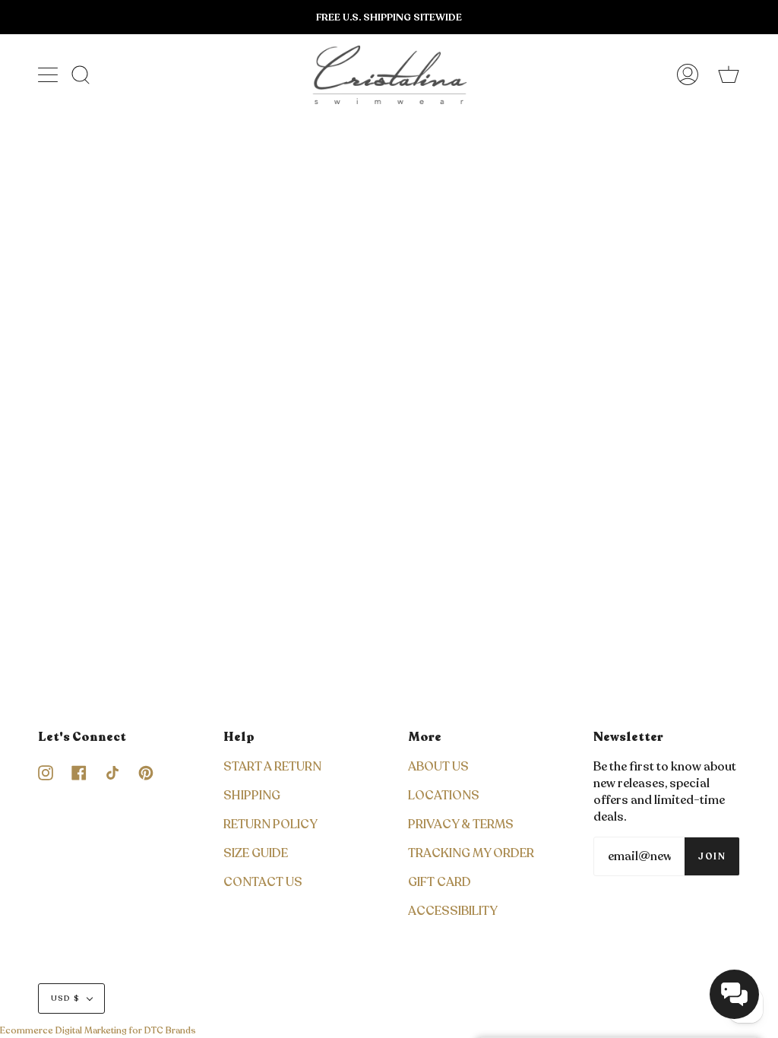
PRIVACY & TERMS (461, 824)
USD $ (65, 998)
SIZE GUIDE (255, 853)
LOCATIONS (443, 795)
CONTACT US (262, 882)
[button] (734, 994)
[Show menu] (49, 74)
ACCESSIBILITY (453, 911)
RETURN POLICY (270, 824)
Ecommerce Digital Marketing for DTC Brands (98, 1030)
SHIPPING (251, 795)
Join (712, 856)
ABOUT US (438, 766)
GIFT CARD (439, 882)
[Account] (687, 75)
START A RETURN (272, 766)
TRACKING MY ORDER (471, 853)
